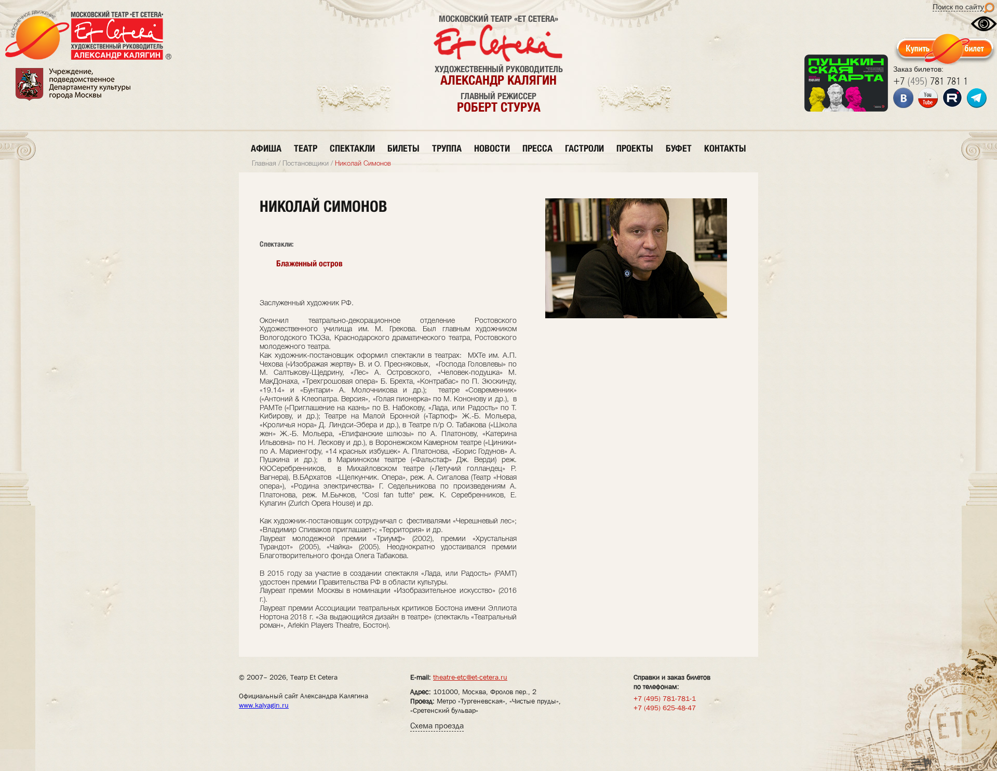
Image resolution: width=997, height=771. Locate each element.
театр (305, 148)
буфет (679, 148)
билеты (403, 148)
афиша (266, 148)
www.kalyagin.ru (264, 705)
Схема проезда (437, 725)
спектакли (352, 148)
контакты (725, 148)
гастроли (584, 148)
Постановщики (305, 164)
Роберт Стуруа (499, 107)
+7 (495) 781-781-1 (665, 698)
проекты (634, 148)
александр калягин (498, 80)
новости (492, 148)
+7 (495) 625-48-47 (665, 707)
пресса (537, 148)
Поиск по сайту (958, 7)
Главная (264, 164)
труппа (447, 148)
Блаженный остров (309, 263)
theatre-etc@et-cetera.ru (470, 677)
